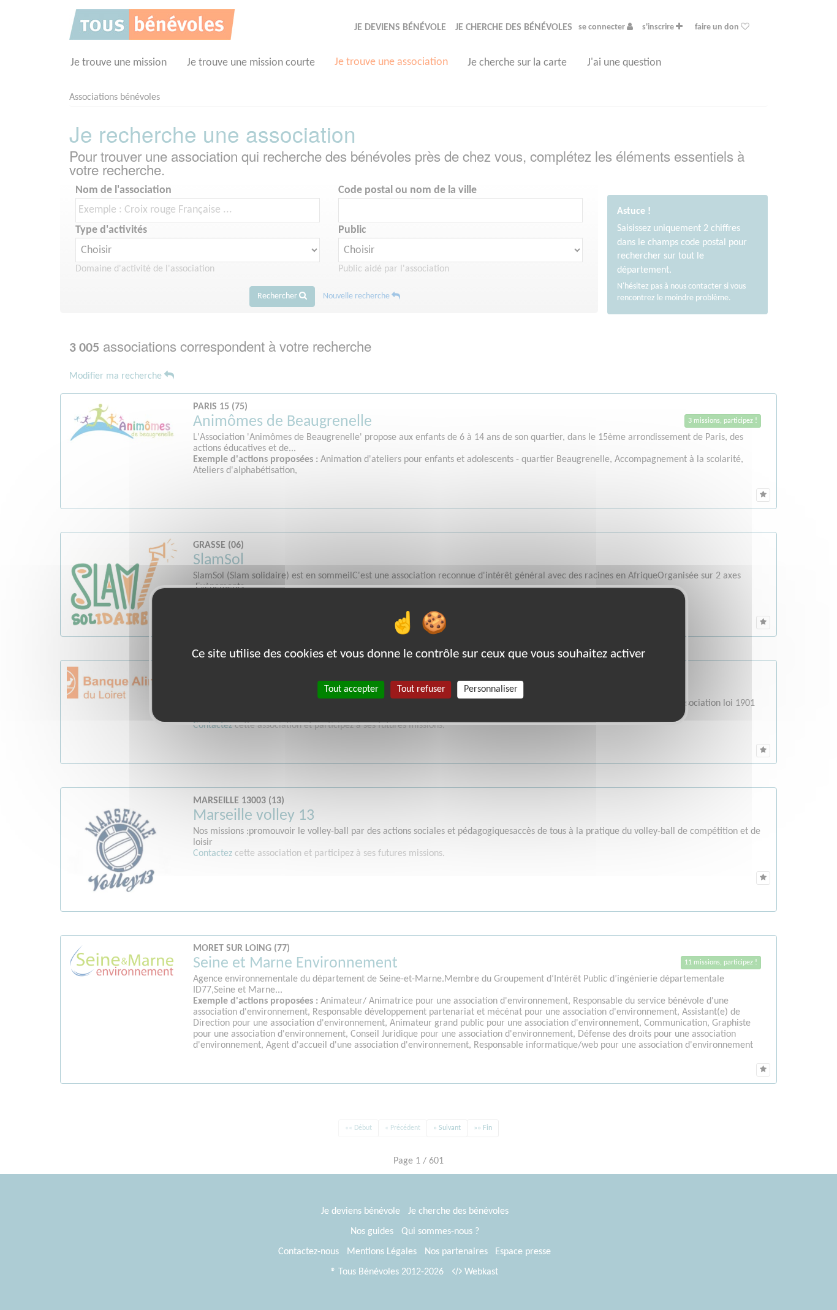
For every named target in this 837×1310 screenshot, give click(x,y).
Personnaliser (491, 689)
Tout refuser (421, 689)
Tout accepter (351, 689)
